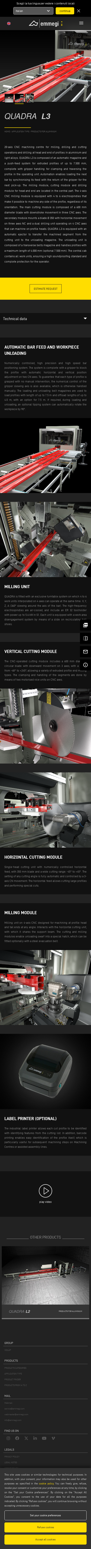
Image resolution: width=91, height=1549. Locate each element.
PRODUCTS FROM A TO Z (15, 1385)
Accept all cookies (45, 1539)
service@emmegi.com (14, 1408)
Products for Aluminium (44, 131)
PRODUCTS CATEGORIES (15, 1368)
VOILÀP (7, 1350)
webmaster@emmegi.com (16, 1414)
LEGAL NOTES (10, 1462)
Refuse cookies (45, 1527)
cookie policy (46, 1483)
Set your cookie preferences (45, 1515)
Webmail (8, 1403)
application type (20, 131)
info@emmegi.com (12, 1420)
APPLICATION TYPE (13, 1373)
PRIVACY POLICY (11, 1456)
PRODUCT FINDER (12, 1379)
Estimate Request (45, 288)
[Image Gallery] (10, 101)
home (7, 131)
